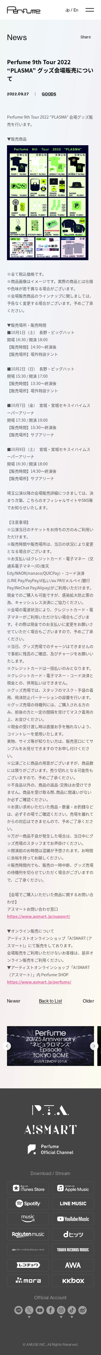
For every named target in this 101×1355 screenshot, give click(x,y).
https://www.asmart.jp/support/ (38, 916)
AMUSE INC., (36, 1344)
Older (88, 1001)
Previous (7, 1046)
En (76, 10)
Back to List (50, 1001)
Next (94, 1046)
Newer (13, 1001)
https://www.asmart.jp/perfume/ (39, 982)
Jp (67, 10)
